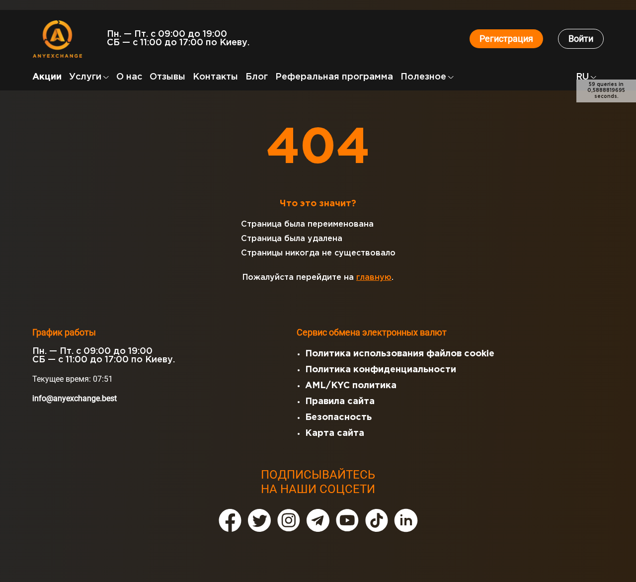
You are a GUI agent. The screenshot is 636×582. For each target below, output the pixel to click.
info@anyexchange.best (74, 398)
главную (374, 277)
